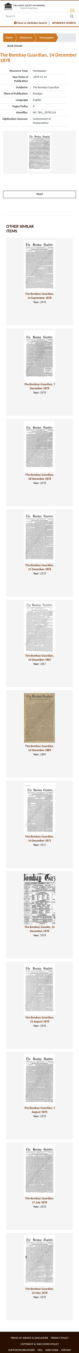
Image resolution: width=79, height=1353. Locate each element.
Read (39, 194)
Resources (26, 37)
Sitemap (66, 1350)
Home (9, 37)
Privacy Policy (59, 1338)
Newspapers (46, 37)
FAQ (40, 1350)
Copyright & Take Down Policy (39, 1344)
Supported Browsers (21, 1350)
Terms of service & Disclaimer (29, 1338)
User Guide (51, 1350)
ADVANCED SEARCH (64, 23)
